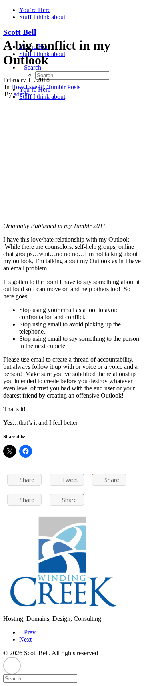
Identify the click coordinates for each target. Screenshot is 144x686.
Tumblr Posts (63, 87)
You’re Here (34, 9)
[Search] (43, 678)
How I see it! (27, 87)
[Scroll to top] (12, 665)
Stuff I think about (42, 17)
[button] (81, 678)
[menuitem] (80, 10)
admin (21, 94)
